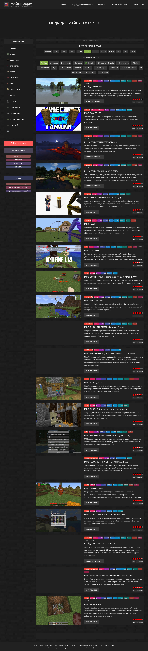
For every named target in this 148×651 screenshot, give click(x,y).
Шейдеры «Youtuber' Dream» (100, 142)
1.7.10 (87, 83)
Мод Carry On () (105, 409)
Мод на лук (90, 224)
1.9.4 (130, 247)
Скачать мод (91, 128)
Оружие (88, 194)
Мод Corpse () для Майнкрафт (111, 276)
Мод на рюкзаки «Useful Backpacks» (104, 514)
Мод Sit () (92, 382)
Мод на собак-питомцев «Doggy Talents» (108, 575)
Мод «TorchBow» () (102, 197)
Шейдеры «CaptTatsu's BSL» (99, 543)
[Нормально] (138, 99)
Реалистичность (97, 110)
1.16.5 (95, 80)
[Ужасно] (133, 99)
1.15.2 (107, 80)
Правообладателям (107, 645)
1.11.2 (129, 80)
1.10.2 (135, 80)
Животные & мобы (92, 458)
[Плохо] (135, 99)
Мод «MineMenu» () (109, 353)
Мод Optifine (91, 250)
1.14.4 (112, 80)
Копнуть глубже (93, 101)
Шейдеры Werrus (94, 86)
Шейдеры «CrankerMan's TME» (101, 171)
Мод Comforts (92, 113)
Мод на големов (93, 488)
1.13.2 (118, 80)
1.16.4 (101, 80)
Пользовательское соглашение (65, 645)
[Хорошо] (140, 99)
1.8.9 (140, 80)
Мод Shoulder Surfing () (104, 327)
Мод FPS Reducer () (107, 435)
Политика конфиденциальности (88, 645)
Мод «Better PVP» (94, 300)
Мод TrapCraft (92, 604)
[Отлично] (142, 99)
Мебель (88, 110)
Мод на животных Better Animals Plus (106, 461)
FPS (87, 247)
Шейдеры (89, 80)
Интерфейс (89, 297)
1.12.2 (124, 80)
